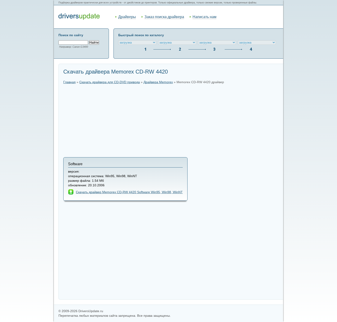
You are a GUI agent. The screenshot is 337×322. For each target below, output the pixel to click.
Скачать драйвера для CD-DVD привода (109, 82)
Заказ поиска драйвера (164, 17)
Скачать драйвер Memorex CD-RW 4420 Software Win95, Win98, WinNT (129, 192)
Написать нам (204, 17)
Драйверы (127, 17)
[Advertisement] (171, 120)
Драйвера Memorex (158, 82)
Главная (69, 82)
